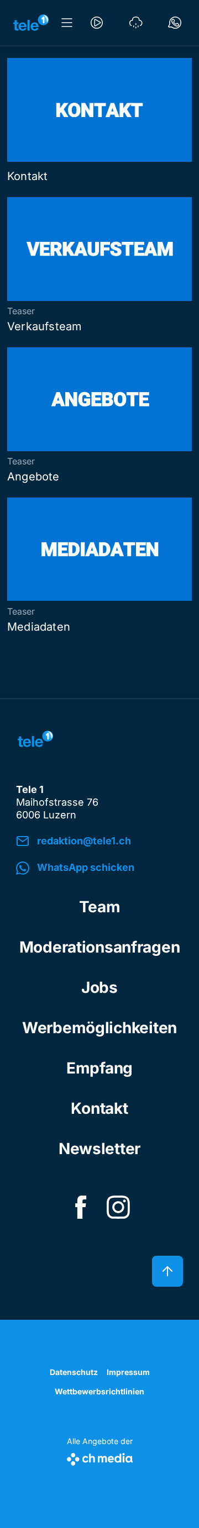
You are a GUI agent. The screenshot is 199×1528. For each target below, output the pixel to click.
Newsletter (99, 1148)
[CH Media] (100, 1457)
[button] (99, 868)
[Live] (96, 22)
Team (100, 906)
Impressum (128, 1372)
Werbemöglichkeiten (99, 1027)
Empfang (99, 1068)
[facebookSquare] (80, 1207)
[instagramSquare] (118, 1207)
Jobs (99, 987)
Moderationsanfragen (99, 947)
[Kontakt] (174, 22)
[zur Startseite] (31, 23)
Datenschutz (74, 1372)
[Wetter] (136, 22)
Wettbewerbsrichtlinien (99, 1391)
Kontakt (99, 1108)
